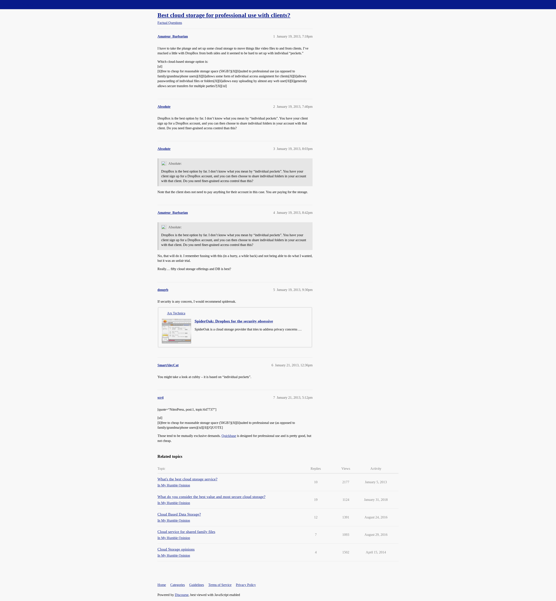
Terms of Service (220, 585)
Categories (177, 585)
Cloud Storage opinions (176, 549)
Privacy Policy (246, 585)
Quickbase (229, 436)
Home (161, 585)
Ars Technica (176, 313)
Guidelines (196, 585)
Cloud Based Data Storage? (179, 514)
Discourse (182, 595)
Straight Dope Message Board (22, 4)
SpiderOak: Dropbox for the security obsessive (234, 321)
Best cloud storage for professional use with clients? (223, 15)
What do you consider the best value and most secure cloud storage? (211, 497)
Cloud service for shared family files (186, 532)
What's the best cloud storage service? (187, 479)
